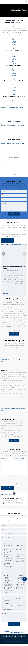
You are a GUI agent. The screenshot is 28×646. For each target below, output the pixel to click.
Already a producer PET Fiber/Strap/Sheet (20, 545)
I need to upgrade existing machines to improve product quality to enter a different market (8, 586)
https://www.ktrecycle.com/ (17, 632)
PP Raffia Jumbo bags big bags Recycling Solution (14, 267)
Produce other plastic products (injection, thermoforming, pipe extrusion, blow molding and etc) (9, 563)
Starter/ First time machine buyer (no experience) (20, 560)
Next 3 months (19, 599)
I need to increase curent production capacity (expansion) (8, 577)
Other (5, 592)
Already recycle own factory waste (8, 551)
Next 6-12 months (8, 605)
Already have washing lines (8, 555)
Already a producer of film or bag (8, 545)
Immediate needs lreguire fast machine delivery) (8, 601)
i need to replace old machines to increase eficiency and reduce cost (21, 576)
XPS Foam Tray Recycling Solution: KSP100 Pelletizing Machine (12, 498)
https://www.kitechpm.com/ (17, 631)
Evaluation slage (20, 605)
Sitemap (20, 641)
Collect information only (8, 608)
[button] (26, 240)
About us (4, 371)
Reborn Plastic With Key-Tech (14, 10)
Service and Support (8, 419)
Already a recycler (18, 550)
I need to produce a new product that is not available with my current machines (21, 586)
